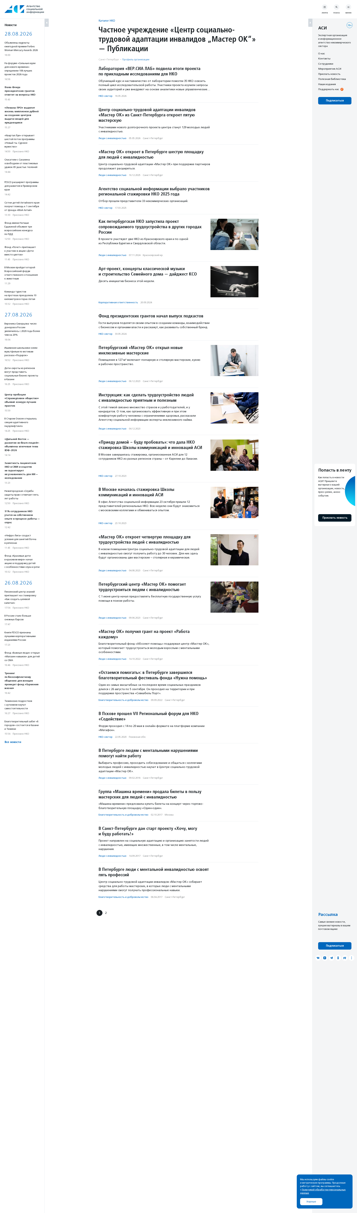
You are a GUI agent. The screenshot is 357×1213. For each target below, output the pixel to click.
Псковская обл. (137, 737)
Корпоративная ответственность (118, 302)
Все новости (12, 742)
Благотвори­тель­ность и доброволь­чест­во (123, 700)
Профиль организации (135, 59)
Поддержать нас (328, 89)
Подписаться (335, 100)
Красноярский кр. (153, 255)
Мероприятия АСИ (329, 68)
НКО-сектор (105, 96)
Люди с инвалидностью (112, 138)
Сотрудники (325, 63)
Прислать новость (329, 73)
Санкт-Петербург (153, 138)
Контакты (324, 58)
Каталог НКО (107, 20)
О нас (321, 53)
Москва (169, 814)
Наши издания (327, 84)
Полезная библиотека (332, 79)
